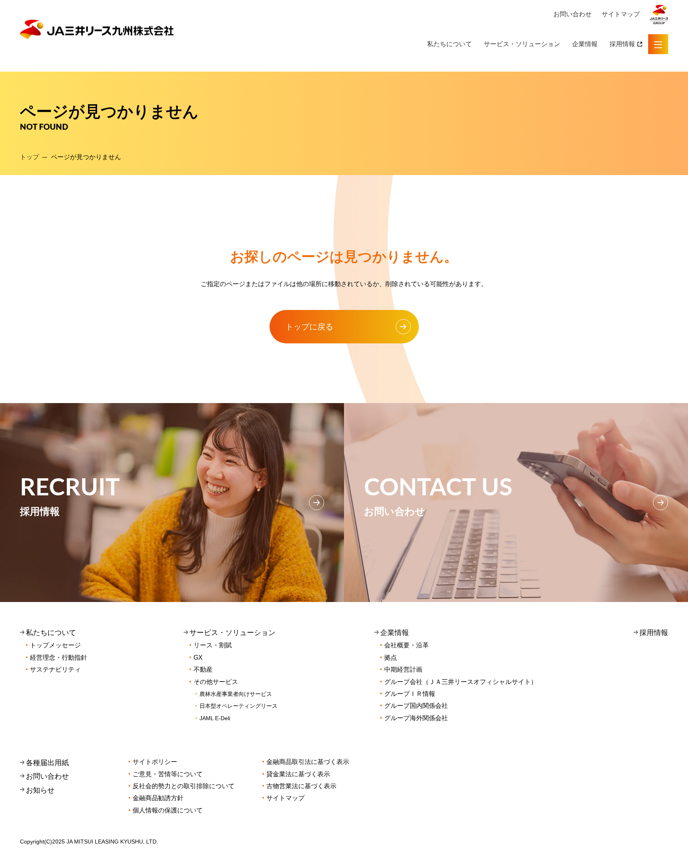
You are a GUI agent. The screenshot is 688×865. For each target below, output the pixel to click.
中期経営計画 (403, 669)
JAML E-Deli (214, 718)
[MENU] (658, 44)
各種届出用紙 (47, 763)
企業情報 (585, 44)
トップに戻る (309, 326)
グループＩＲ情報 (409, 693)
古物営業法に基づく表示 (301, 786)
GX (198, 657)
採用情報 (622, 44)
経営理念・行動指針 (58, 657)
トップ (29, 157)
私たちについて (449, 44)
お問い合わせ (572, 14)
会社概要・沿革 (406, 645)
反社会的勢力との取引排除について (184, 786)
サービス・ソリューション (522, 44)
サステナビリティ (55, 669)
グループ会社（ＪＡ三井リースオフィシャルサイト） (460, 681)
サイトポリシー (155, 761)
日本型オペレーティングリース (238, 706)
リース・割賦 (213, 645)
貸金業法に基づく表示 (298, 774)
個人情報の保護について (168, 810)
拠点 (390, 657)
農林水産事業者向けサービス (235, 694)
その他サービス (216, 681)
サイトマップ (621, 14)
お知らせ (40, 790)
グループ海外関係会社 (416, 718)
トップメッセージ (55, 645)
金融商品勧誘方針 (158, 798)
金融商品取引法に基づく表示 (307, 761)
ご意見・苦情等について (168, 774)
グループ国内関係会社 (416, 705)
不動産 (203, 669)
